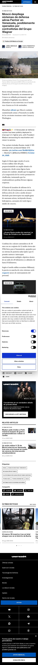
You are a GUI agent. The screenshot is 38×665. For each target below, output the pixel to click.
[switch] (33, 336)
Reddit (8, 494)
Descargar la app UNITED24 (15, 414)
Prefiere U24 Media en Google (14, 41)
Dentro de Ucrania (8, 598)
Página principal (7, 6)
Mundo (4, 583)
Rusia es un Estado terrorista (17, 468)
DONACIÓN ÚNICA (19, 660)
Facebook (8, 490)
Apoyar (19, 602)
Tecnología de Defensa (10, 573)
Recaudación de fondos (10, 471)
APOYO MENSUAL (19, 655)
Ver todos (33, 504)
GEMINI (7, 376)
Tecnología (6, 479)
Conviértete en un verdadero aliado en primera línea (18, 403)
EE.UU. (27, 479)
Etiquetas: (6, 464)
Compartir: (6, 487)
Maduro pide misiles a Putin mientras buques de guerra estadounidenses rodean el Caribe (13, 432)
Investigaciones (7, 578)
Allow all (19, 355)
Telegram (19, 490)
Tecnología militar (17, 479)
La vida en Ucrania (8, 588)
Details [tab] (19, 301)
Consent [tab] (6, 301)
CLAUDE (30, 373)
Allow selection (19, 361)
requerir (5, 273)
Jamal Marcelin (11, 46)
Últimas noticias (18, 6)
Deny (19, 367)
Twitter (30, 490)
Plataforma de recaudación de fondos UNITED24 (17, 475)
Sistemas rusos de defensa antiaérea (14, 482)
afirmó (13, 110)
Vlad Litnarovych (28, 46)
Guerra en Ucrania (7, 531)
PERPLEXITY (9, 373)
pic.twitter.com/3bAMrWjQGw (21, 150)
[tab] (16, 545)
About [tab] (31, 301)
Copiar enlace (19, 494)
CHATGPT (20, 373)
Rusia (4, 468)
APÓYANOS (27, 2)
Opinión (4, 593)
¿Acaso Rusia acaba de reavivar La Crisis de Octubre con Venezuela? (18, 233)
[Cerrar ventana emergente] (36, 636)
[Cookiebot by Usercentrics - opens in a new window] (28, 296)
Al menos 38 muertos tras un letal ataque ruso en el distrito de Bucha (16, 535)
